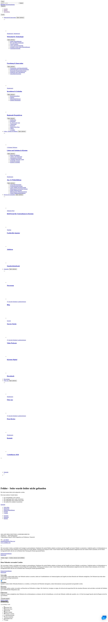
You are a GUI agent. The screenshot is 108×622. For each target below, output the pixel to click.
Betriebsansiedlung (15, 96)
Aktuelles (6, 269)
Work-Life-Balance (15, 155)
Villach (12, 128)
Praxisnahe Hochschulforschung (18, 71)
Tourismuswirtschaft (15, 48)
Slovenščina (7, 12)
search (2, 3)
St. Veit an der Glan (15, 122)
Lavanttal (12, 130)
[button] (5, 601)
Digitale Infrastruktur (15, 100)
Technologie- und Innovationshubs (18, 68)
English (6, 9)
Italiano (6, 10)
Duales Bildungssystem (16, 190)
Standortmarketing (8, 4)
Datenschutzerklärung (9, 510)
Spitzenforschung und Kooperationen (19, 69)
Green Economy (14, 44)
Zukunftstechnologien (15, 73)
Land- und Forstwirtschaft (16, 45)
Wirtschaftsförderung (15, 99)
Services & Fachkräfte (9, 194)
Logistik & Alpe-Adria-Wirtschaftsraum (20, 47)
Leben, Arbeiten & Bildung (11, 131)
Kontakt (6, 511)
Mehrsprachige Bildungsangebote (18, 191)
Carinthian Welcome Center (17, 159)
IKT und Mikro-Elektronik (16, 42)
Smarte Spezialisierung (16, 41)
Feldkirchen (13, 120)
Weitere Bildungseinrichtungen (18, 193)
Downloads (7, 379)
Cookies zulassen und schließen (16, 557)
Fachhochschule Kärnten (16, 186)
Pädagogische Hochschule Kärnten (19, 189)
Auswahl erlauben (5, 598)
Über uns (6, 380)
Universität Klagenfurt (15, 184)
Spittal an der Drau (15, 127)
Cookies (6, 513)
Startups (12, 97)
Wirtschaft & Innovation (10, 17)
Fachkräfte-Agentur (15, 161)
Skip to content (4, 600)
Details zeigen (4, 557)
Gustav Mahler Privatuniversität (18, 187)
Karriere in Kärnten (15, 162)
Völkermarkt (13, 124)
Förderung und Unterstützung (17, 72)
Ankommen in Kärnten (16, 158)
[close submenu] (4, 19)
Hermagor (12, 125)
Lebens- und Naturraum (16, 156)
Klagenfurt (12, 121)
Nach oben (6, 507)
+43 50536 (6, 540)
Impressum (6, 508)
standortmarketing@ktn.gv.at (8, 541)
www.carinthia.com (5, 542)
